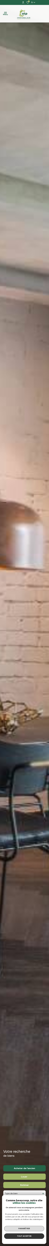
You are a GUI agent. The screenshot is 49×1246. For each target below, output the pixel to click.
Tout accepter (24, 1236)
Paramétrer (24, 1228)
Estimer (24, 1185)
